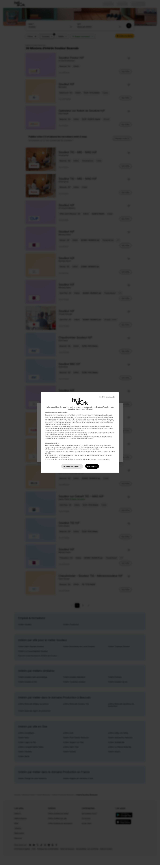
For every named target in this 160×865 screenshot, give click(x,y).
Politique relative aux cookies (100, 459)
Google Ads (85, 445)
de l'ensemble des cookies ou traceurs (69, 417)
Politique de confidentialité (76, 459)
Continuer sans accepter (107, 397)
